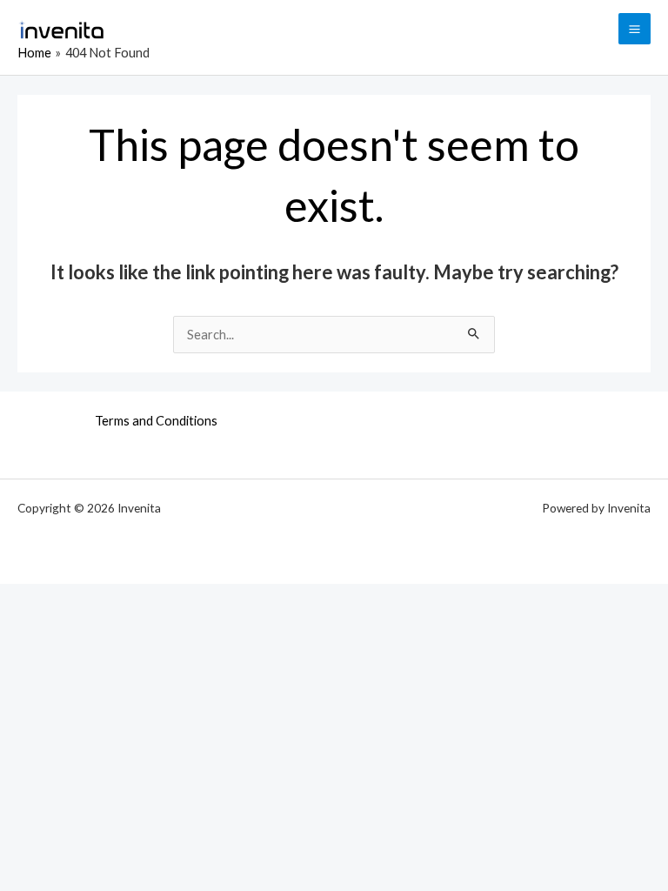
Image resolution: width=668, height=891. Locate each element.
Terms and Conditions (156, 420)
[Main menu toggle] (634, 29)
